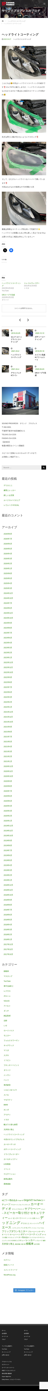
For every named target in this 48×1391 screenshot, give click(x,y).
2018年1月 (8, 939)
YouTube (7, 981)
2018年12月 (8, 885)
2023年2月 (8, 653)
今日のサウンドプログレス (14, 1139)
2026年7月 (8, 539)
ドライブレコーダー (11, 1154)
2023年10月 (8, 618)
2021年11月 (8, 717)
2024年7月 (8, 603)
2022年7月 (8, 687)
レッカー (30, 1240)
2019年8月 (8, 845)
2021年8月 (8, 732)
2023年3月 (8, 648)
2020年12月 (8, 766)
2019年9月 (8, 840)
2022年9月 (8, 677)
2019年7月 (8, 850)
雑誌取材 (7, 1016)
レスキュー (20, 1240)
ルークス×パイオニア (12, 500)
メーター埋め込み (22, 1237)
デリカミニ (8, 485)
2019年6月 (8, 855)
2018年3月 (8, 930)
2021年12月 (8, 712)
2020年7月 (8, 791)
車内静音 (7, 1085)
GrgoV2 (28, 1200)
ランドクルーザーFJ (35, 1237)
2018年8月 (8, 905)
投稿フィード (9, 1265)
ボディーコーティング (12, 1149)
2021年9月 (8, 727)
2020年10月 (8, 776)
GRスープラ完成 (8, 295)
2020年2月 (8, 816)
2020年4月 (8, 806)
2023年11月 (8, 613)
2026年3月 (8, 559)
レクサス (7, 991)
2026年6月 (8, 544)
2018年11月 (8, 890)
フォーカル (40, 1228)
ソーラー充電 (31, 1218)
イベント (7, 1169)
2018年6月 (8, 915)
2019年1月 (8, 880)
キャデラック (9, 1045)
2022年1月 (8, 707)
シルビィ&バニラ (10, 1090)
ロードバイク (9, 1031)
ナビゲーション (10, 1174)
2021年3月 (8, 751)
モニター (7, 1035)
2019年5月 (8, 860)
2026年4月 (8, 554)
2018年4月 (8, 925)
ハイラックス (16, 1228)
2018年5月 (8, 920)
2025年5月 (8, 578)
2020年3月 (8, 811)
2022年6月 (8, 692)
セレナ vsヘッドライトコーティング (16, 339)
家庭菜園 (17, 1244)
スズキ (6, 1055)
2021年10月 (8, 722)
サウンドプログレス (18, 1209)
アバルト (7, 1006)
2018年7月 (8, 910)
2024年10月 (8, 598)
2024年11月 (8, 593)
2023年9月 (8, 623)
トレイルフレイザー (32, 283)
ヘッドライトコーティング (22, 39)
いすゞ (6, 1026)
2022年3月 (8, 697)
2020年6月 (8, 796)
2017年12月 (8, 944)
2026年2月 (8, 563)
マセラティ (8, 1100)
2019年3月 (8, 870)
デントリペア (34, 1223)
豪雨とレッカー (10, 490)
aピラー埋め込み (10, 1200)
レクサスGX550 (11, 1240)
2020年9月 (8, 781)
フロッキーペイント (11, 1065)
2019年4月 (8, 865)
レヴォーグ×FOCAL (11, 505)
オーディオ (5, 1336)
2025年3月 (8, 588)
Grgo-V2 (20, 1200)
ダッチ (6, 1011)
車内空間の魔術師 (7, 1373)
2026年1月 (8, 568)
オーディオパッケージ (8, 1367)
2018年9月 (8, 900)
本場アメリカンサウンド (8, 1370)
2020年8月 (8, 786)
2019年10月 (8, 836)
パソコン (34, 1228)
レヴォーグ (38, 1240)
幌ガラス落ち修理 (10, 1125)
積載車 (6, 971)
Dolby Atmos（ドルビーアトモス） (11, 1379)
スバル (6, 1095)
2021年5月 (8, 742)
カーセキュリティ (10, 1159)
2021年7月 (8, 737)
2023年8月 (8, 628)
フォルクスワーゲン (11, 1040)
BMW (6, 1105)
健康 (44, 1240)
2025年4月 (8, 583)
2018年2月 (8, 934)
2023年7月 (8, 633)
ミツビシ (7, 1060)
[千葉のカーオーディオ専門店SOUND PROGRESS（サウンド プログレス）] (8, 3)
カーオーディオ (10, 1144)
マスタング (8, 976)
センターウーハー (19, 1218)
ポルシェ (7, 996)
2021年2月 (8, 756)
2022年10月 (8, 672)
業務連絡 (7, 1184)
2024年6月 (8, 608)
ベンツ (6, 1080)
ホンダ (6, 1110)
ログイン (7, 1260)
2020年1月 (8, 821)
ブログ (4, 1339)
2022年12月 (8, 662)
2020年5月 (8, 801)
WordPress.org (9, 1275)
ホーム (4, 1330)
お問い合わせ (5, 1355)
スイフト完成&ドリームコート (40, 357)
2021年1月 (8, 761)
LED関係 (7, 1164)
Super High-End (6, 1376)
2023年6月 (8, 638)
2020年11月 (8, 771)
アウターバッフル (16, 1204)
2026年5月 (8, 549)
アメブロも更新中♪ (7, 1346)
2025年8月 (8, 573)
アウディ (7, 1115)
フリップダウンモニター (15, 1231)
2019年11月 (8, 831)
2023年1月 (8, 657)
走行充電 (37, 1244)
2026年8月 (8, 534)
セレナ (10, 1218)
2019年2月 (8, 875)
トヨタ (6, 1120)
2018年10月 (8, 895)
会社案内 (4, 1333)
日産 (22, 1244)
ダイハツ (7, 1070)
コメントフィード (10, 1270)
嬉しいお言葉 (9, 495)
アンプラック (26, 1204)
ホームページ (15, 1234)
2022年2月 (8, 702)
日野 (5, 1021)
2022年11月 (8, 667)
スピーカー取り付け (17, 1212)
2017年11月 (8, 949)
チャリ (38, 1218)
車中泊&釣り (8, 986)
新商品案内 (8, 1179)
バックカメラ (25, 1228)
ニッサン (7, 1075)
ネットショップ (6, 1352)
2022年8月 (8, 682)
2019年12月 (8, 826)
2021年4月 (8, 746)
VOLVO (6, 1001)
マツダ (6, 1050)
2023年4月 (8, 643)
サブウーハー (33, 1208)
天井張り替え (9, 1129)
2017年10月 (8, 954)
